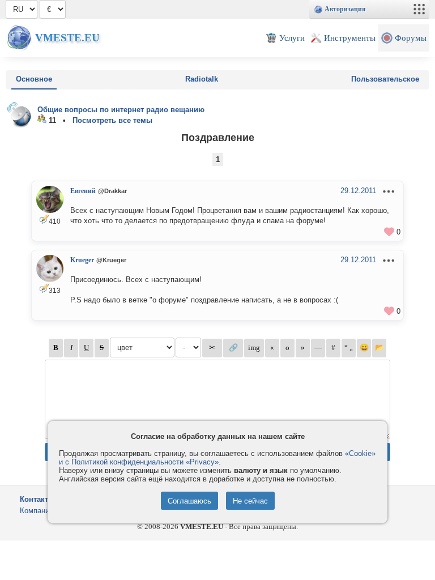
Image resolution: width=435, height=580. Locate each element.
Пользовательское (385, 79)
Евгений (83, 191)
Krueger (82, 260)
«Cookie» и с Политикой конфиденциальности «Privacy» (217, 457)
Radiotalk (201, 79)
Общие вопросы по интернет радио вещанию (120, 109)
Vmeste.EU (67, 38)
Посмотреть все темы (112, 120)
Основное (34, 79)
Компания (36, 510)
